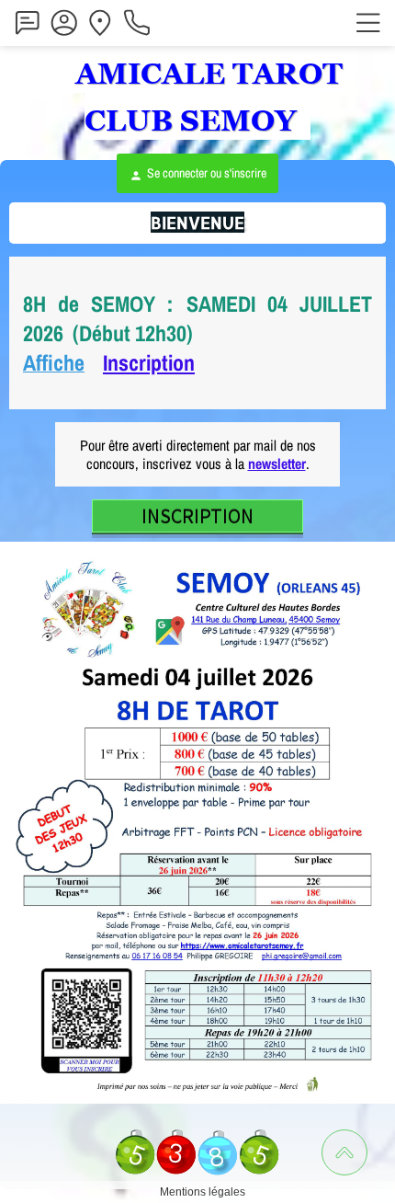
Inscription (149, 362)
